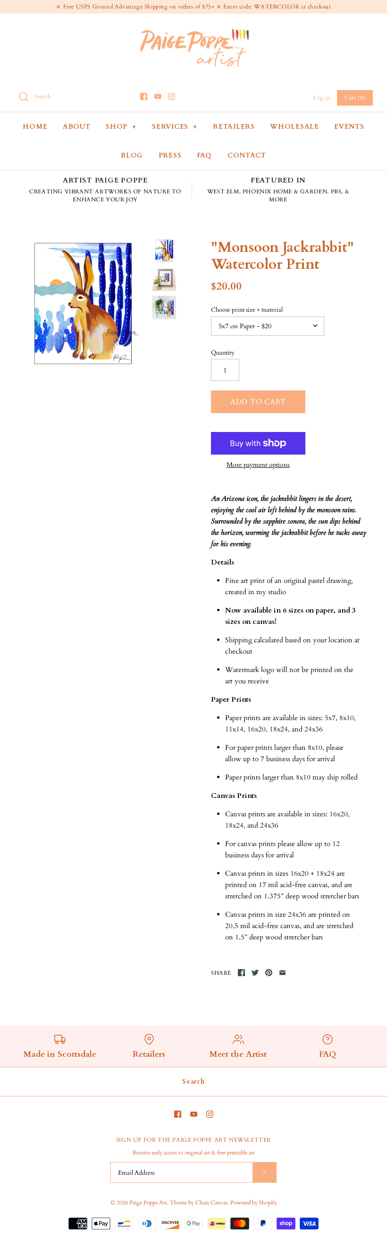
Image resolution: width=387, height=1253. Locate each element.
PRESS (170, 155)
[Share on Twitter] (255, 972)
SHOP (121, 126)
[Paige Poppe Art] (193, 28)
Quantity (223, 353)
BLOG (132, 155)
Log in (322, 97)
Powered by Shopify (253, 1202)
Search (193, 1081)
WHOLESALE (294, 126)
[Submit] (264, 1172)
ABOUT (77, 126)
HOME (35, 126)
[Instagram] (171, 96)
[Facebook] (143, 96)
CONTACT (246, 155)
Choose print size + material (247, 310)
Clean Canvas (211, 1202)
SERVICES (174, 126)
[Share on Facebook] (241, 972)
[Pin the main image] (268, 972)
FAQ (204, 155)
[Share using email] (282, 972)
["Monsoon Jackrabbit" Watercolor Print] (83, 303)
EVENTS (349, 126)
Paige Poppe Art (148, 1202)
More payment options (258, 465)
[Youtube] (157, 96)
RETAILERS (233, 126)
